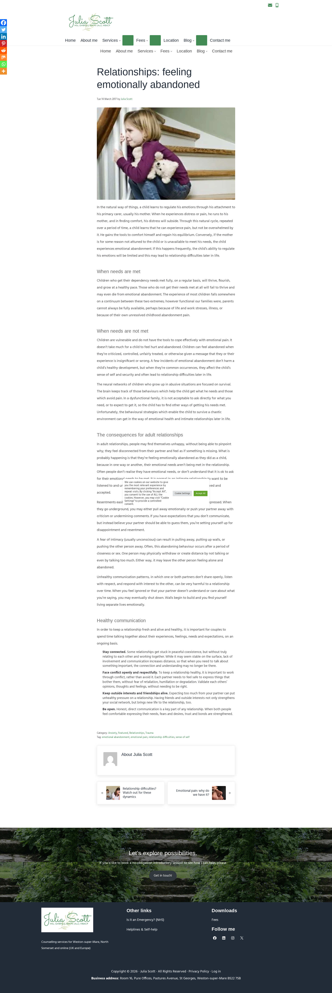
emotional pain (139, 737)
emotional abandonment (116, 737)
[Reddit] (3, 50)
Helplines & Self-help (142, 929)
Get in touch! (163, 875)
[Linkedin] (3, 36)
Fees (215, 920)
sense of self (183, 737)
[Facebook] (3, 22)
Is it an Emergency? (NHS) (145, 920)
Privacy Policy (199, 971)
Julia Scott (147, 971)
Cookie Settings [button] (182, 493)
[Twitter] (3, 29)
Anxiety (112, 733)
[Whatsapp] (3, 64)
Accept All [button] (200, 493)
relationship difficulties (161, 737)
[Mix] (3, 57)
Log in (216, 971)
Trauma (149, 733)
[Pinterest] (3, 43)
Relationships (136, 733)
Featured (123, 733)
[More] (3, 71)
